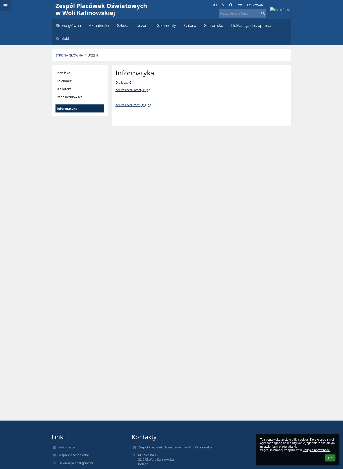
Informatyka (67, 108)
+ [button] (216, 5)
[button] (230, 4)
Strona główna (69, 55)
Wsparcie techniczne (74, 455)
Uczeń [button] (141, 25)
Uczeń (93, 55)
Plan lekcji (64, 73)
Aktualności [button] (99, 25)
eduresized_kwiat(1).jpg (133, 90)
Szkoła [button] (122, 25)
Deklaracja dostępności (76, 463)
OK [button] (330, 458)
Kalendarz (64, 81)
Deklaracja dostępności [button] (251, 25)
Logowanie (256, 5)
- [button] (224, 5)
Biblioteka (64, 89)
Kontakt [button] (62, 38)
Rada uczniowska (69, 97)
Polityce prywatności (316, 450)
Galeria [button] (190, 25)
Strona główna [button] (68, 25)
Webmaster (67, 447)
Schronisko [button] (213, 25)
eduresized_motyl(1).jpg (133, 105)
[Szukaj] (263, 13)
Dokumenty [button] (165, 25)
